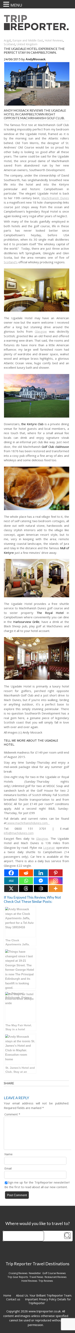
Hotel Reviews (54, 40)
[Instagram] (56, 880)
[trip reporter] (37, 29)
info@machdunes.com (19, 833)
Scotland (9, 44)
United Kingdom (27, 44)
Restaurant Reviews (55, 1277)
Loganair (49, 848)
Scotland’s (11, 262)
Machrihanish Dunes (55, 198)
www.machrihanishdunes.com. (28, 823)
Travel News (36, 1277)
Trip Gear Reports (18, 1277)
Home (7, 1295)
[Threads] (26, 888)
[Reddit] (26, 872)
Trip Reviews (46, 1281)
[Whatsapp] (26, 880)
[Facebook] (11, 872)
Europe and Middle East (27, 40)
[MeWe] (11, 880)
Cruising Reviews (18, 1273)
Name (8, 1154)
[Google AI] (41, 888)
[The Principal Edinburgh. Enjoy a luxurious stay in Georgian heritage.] (20, 968)
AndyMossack (35, 59)
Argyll (7, 40)
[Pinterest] (56, 872)
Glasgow (41, 331)
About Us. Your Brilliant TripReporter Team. (44, 1295)
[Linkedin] (41, 872)
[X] (11, 888)
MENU (16, 5)
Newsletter (35, 1273)
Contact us (13, 1299)
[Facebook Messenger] (41, 880)
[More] (56, 888)
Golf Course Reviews (54, 1273)
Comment (12, 1114)
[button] (6, 4)
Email (8, 1168)
